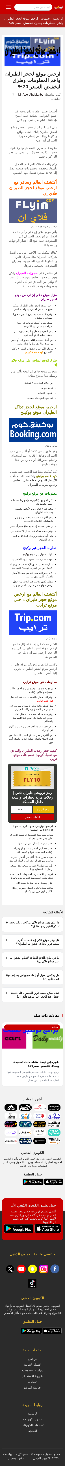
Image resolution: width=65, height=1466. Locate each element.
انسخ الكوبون (44, 809)
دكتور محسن (16, 1458)
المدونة (32, 1430)
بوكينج (26, 554)
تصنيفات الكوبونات (32, 1425)
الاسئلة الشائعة (32, 1364)
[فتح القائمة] (8, 7)
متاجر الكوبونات (32, 1419)
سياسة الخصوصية (32, 1370)
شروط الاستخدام (32, 1376)
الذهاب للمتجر (32, 817)
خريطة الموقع (32, 1387)
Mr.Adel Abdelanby (30, 94)
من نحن (32, 1358)
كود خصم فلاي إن (34, 352)
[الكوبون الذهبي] (58, 7)
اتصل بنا (32, 1381)
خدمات (45, 18)
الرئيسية (58, 18)
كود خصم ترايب (45, 700)
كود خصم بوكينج (46, 476)
